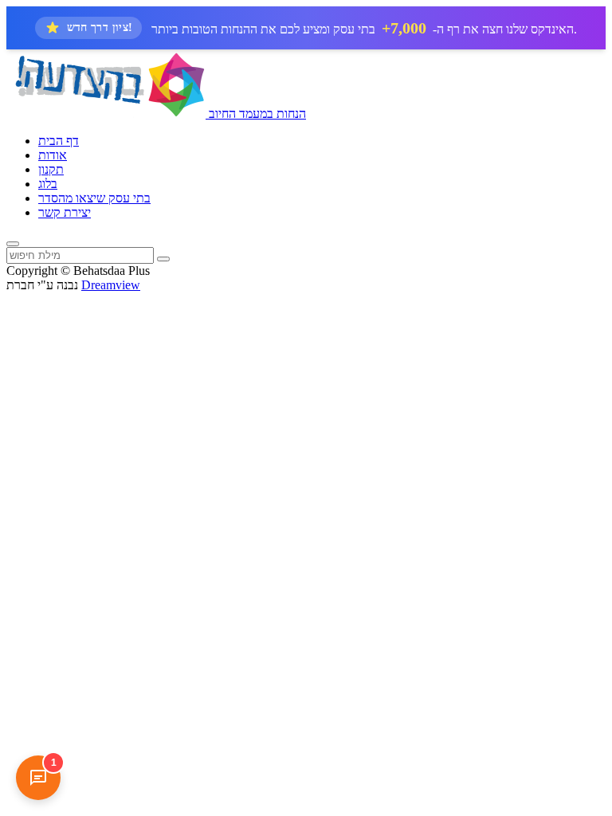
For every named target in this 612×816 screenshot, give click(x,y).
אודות (52, 155)
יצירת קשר (64, 212)
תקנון (51, 169)
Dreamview (110, 285)
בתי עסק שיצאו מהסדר (94, 198)
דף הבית (58, 140)
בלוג (47, 183)
